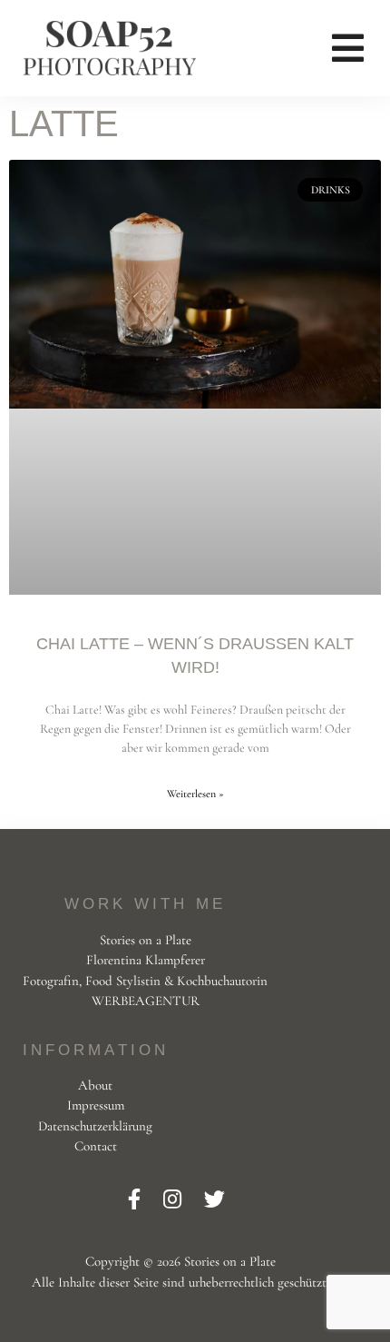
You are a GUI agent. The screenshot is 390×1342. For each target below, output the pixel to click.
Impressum (95, 1105)
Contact (95, 1146)
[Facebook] (136, 1200)
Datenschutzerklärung (95, 1126)
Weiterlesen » (195, 793)
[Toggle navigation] (347, 48)
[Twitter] (214, 1200)
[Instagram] (174, 1200)
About (95, 1085)
